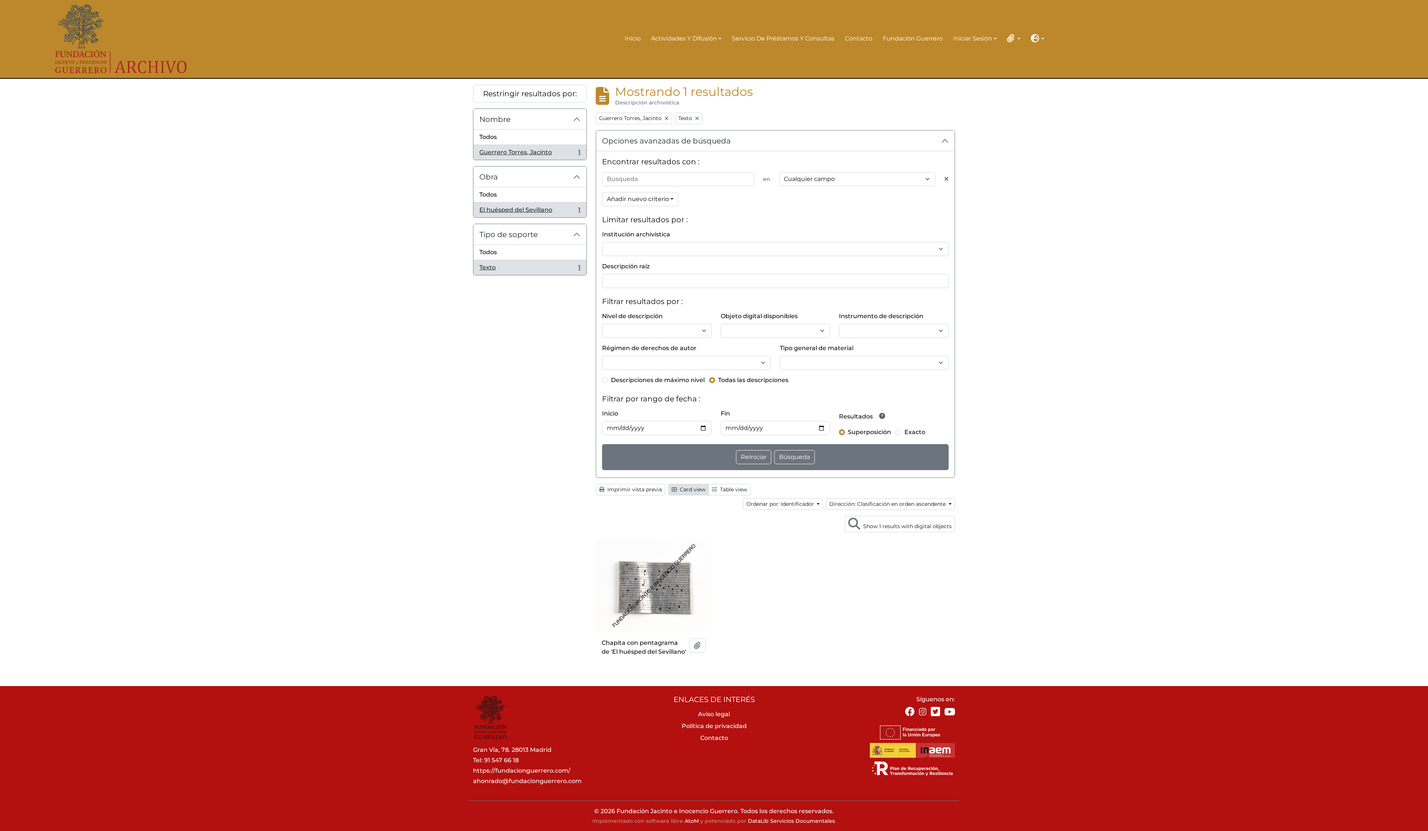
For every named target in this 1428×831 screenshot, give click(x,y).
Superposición (869, 432)
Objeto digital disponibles (759, 316)
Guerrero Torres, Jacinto (529, 154)
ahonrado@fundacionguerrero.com (527, 781)
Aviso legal (714, 714)
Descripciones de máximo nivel (658, 380)
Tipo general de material (816, 348)
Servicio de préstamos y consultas (783, 38)
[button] (1012, 38)
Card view (691, 489)
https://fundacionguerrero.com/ (521, 770)
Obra (488, 176)
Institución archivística (636, 234)
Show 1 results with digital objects (907, 526)
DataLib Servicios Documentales (791, 821)
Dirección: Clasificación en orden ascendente (888, 504)
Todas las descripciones (753, 380)
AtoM (692, 821)
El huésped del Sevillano (529, 211)
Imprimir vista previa (634, 489)
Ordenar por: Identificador (781, 504)
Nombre (495, 119)
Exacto (914, 432)
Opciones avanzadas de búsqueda (666, 140)
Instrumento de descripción (881, 316)
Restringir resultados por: (530, 93)
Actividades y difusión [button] (684, 39)
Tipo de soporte (508, 234)
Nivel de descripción (632, 316)
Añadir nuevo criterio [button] (638, 199)
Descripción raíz (626, 266)
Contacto (858, 38)
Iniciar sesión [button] (972, 39)
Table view (732, 489)
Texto (529, 269)
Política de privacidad (714, 726)
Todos (488, 136)
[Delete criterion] (946, 179)
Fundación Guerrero (913, 38)
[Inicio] (116, 39)
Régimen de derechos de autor (649, 348)
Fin (725, 413)
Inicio (633, 38)
